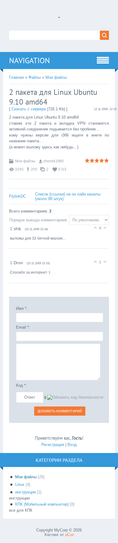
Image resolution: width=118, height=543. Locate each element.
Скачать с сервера (28, 109)
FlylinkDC (17, 196)
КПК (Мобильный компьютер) (42, 504)
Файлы (34, 77)
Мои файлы (56, 77)
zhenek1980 (53, 161)
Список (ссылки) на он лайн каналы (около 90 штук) (67, 196)
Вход (72, 444)
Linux (20, 484)
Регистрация (52, 444)
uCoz (69, 534)
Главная (16, 77)
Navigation (29, 60)
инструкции (25, 492)
